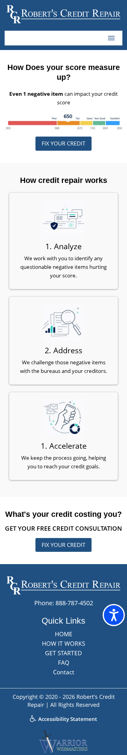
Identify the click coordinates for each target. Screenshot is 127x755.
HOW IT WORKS (63, 644)
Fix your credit (63, 143)
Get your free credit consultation (63, 528)
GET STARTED (63, 653)
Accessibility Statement (67, 718)
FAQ (63, 663)
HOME (63, 634)
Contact (63, 672)
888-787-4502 (74, 603)
